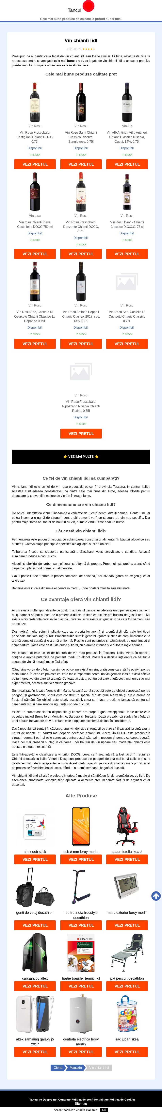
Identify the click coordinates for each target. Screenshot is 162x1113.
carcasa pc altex (35, 978)
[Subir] (156, 896)
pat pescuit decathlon (127, 978)
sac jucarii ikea (127, 1039)
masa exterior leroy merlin (127, 913)
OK (104, 1109)
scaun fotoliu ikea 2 (127, 852)
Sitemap (81, 1103)
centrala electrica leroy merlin (81, 1041)
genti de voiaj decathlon (35, 913)
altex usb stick (35, 852)
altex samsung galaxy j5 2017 (35, 1041)
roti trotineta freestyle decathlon (81, 915)
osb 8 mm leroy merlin (80, 852)
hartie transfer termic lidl (81, 978)
